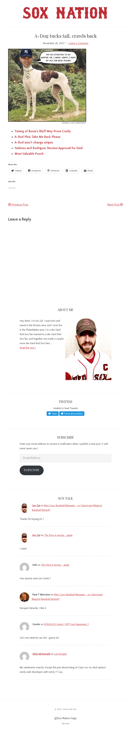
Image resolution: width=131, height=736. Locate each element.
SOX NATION (65, 15)
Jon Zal (36, 505)
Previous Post (19, 204)
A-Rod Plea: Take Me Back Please (37, 137)
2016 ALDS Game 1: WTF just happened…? (66, 624)
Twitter (65, 724)
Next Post (113, 204)
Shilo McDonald (41, 654)
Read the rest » (28, 347)
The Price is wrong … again (58, 535)
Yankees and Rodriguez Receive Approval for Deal (49, 148)
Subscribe (31, 470)
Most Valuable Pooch (29, 154)
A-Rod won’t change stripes (34, 142)
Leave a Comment (78, 43)
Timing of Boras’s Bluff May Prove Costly (43, 131)
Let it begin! (60, 654)
